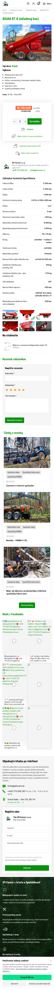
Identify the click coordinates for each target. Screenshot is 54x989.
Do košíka (35, 121)
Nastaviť (14, 983)
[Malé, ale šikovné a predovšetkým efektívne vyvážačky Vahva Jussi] (27, 562)
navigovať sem (14, 802)
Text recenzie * (10, 395)
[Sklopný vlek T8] (27, 315)
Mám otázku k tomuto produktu (30, 136)
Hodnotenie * (10, 385)
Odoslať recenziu (14, 420)
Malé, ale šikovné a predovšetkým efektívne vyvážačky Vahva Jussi (26, 592)
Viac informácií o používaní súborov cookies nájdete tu (25, 969)
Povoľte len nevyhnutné (39, 983)
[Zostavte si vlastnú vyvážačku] (27, 452)
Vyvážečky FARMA (14, 476)
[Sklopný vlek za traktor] (10, 326)
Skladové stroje (16, 10)
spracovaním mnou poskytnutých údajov (21, 860)
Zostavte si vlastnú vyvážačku (20, 485)
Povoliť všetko (27, 977)
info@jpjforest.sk (16, 786)
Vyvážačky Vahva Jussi (31, 472)
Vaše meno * (10, 373)
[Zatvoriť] (50, 960)
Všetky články (27, 605)
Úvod (4, 10)
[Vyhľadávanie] (28, 4)
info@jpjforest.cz (37, 170)
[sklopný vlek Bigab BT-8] (27, 326)
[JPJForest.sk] (5, 4)
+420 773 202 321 (20, 170)
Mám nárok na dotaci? (30, 153)
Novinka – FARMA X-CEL (16, 540)
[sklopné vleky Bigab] (10, 315)
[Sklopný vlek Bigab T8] (43, 315)
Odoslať (27, 867)
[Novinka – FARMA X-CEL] (27, 507)
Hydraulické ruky (14, 527)
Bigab (15, 66)
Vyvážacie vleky (13, 472)
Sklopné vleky (31, 10)
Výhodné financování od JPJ (30, 146)
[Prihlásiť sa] (33, 4)
